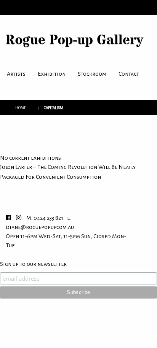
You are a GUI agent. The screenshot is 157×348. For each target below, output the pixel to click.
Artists (16, 74)
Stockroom (92, 74)
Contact (129, 74)
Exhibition (52, 74)
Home (20, 108)
